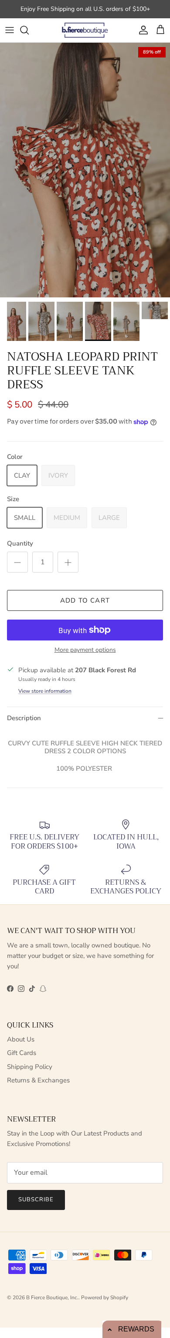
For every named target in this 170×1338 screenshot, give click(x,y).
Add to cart (85, 600)
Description (24, 718)
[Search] (28, 30)
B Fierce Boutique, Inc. (52, 1297)
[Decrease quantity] (17, 562)
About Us (20, 1039)
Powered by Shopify (104, 1297)
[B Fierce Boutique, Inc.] (85, 30)
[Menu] (9, 30)
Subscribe (36, 1199)
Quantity (20, 543)
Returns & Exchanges (38, 1080)
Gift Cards (21, 1052)
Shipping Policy (29, 1066)
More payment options (85, 650)
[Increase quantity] (68, 562)
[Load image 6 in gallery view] (85, 170)
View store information (44, 691)
